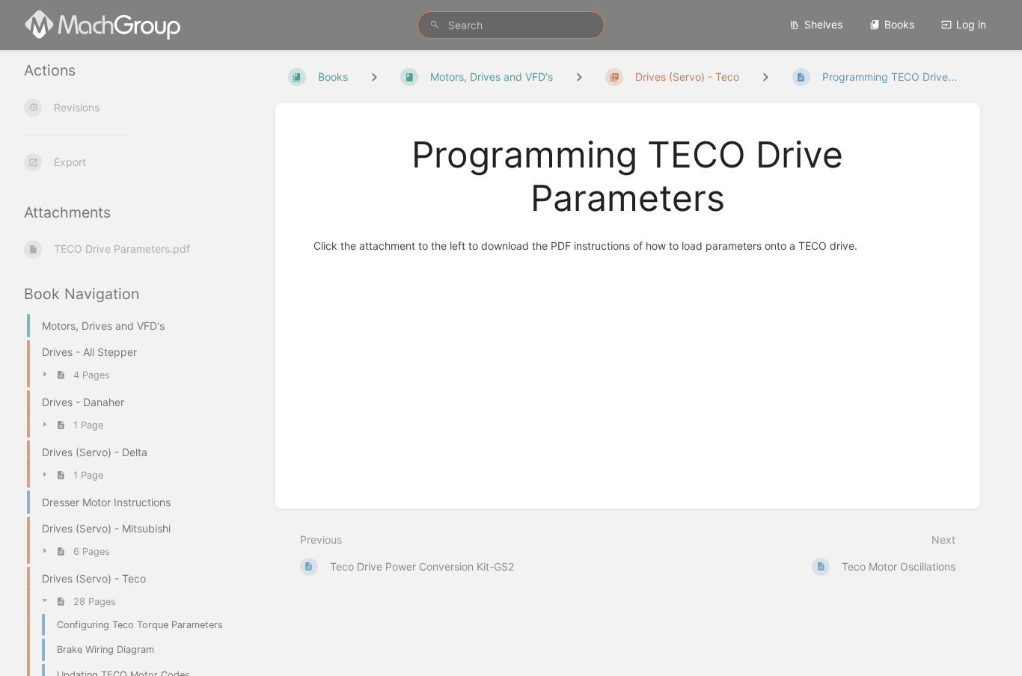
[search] (511, 25)
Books (899, 24)
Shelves (823, 24)
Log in (971, 24)
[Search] (434, 25)
